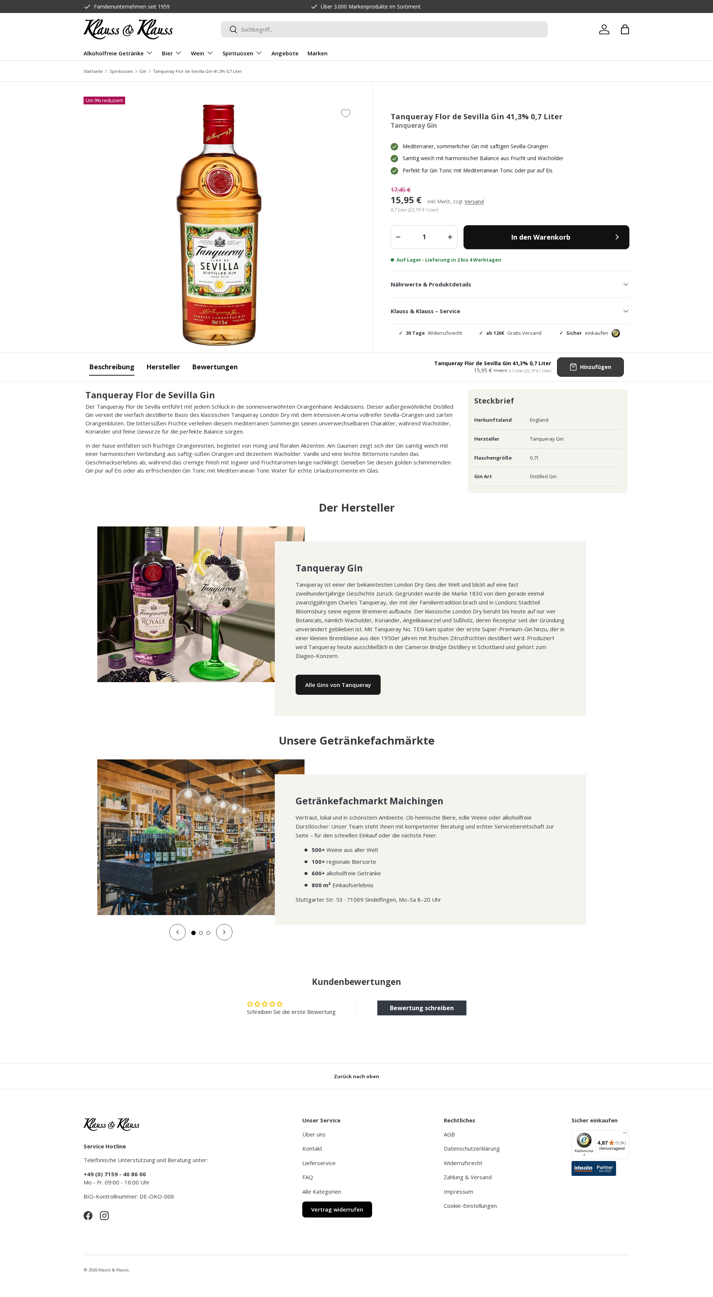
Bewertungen (215, 366)
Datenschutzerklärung (472, 1148)
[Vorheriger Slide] (177, 932)
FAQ (307, 1177)
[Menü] (625, 1134)
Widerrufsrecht (463, 1163)
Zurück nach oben (356, 1076)
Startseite (93, 71)
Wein (197, 53)
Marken (317, 53)
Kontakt (312, 1148)
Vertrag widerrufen (337, 1209)
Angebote (285, 53)
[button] (625, 29)
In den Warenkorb (540, 237)
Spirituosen (237, 53)
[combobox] (384, 29)
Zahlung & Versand (468, 1177)
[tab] (193, 933)
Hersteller (163, 366)
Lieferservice (319, 1163)
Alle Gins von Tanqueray (338, 684)
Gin (142, 71)
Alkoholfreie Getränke (114, 53)
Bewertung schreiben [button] (422, 1008)
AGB (449, 1134)
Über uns (314, 1134)
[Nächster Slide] (224, 932)
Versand (474, 201)
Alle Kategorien (321, 1191)
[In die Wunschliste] (346, 113)
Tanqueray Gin (414, 125)
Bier (167, 53)
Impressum (458, 1191)
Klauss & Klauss (113, 1269)
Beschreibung (111, 366)
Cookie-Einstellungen (470, 1205)
